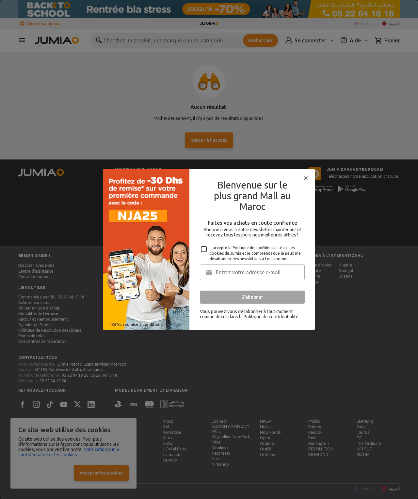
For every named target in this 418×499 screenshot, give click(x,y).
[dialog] (209, 249)
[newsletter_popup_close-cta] (306, 178)
